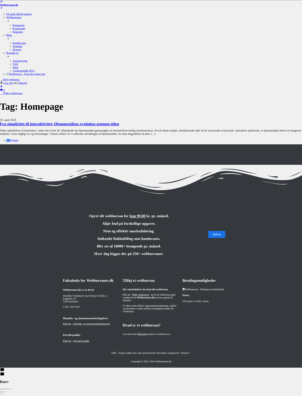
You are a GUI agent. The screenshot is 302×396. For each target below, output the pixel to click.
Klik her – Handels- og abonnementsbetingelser (86, 323)
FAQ (15, 64)
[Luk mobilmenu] (1, 8)
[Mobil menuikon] (151, 2)
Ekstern (17, 49)
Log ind (8, 83)
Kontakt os (12, 52)
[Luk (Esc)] (1, 389)
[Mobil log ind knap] (1, 86)
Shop (15, 67)
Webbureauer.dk (9, 5)
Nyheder (17, 46)
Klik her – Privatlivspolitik (76, 341)
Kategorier (19, 25)
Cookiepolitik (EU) (24, 70)
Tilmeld (22, 83)
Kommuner (19, 28)
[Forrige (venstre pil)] (1, 391)
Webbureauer (13, 17)
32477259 (75, 306)
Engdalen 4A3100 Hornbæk (70, 300)
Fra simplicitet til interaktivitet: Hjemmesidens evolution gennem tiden (59, 124)
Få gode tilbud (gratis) (19, 14)
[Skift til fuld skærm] (7, 389)
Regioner (18, 31)
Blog (9, 35)
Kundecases (19, 43)
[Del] (4, 389)
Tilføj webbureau (11, 79)
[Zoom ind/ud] (10, 389)
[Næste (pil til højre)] (4, 391)
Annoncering (20, 60)
